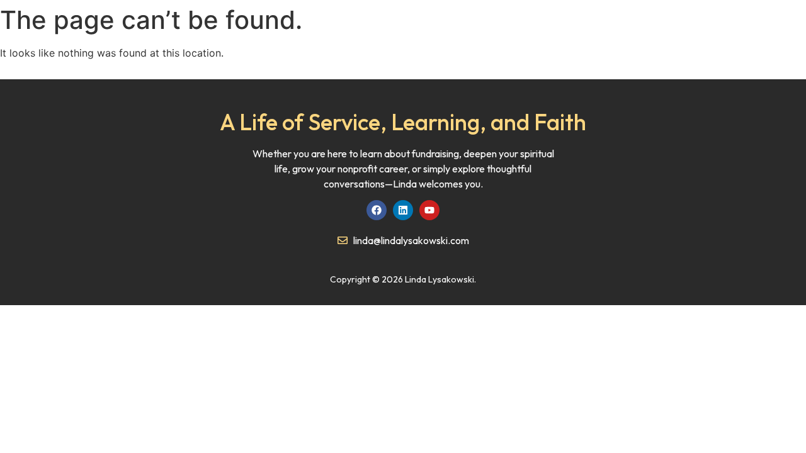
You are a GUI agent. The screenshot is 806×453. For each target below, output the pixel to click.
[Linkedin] (403, 210)
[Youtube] (429, 210)
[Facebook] (376, 210)
